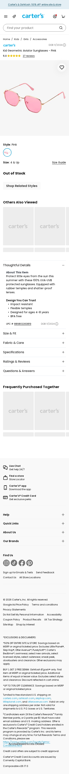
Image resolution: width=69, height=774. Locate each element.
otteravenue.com (38, 701)
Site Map (8, 624)
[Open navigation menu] (6, 16)
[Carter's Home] (34, 15)
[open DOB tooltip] (64, 45)
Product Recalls (32, 619)
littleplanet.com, (12, 701)
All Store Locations (30, 577)
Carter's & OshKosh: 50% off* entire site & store (34, 4)
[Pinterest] (29, 563)
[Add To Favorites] (62, 67)
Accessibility (54, 614)
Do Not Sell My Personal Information (23, 614)
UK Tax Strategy (53, 619)
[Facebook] (22, 563)
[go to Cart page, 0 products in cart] (63, 16)
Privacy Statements (14, 609)
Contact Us (9, 577)
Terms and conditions (45, 604)
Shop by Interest (25, 624)
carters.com (10, 698)
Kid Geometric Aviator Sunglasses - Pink (29, 50)
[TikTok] (14, 563)
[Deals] (14, 16)
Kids (16, 39)
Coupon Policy (11, 619)
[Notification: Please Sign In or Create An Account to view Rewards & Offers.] (55, 16)
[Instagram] (6, 563)
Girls (26, 39)
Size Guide (59, 162)
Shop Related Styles (21, 186)
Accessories (40, 39)
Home (6, 39)
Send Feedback (45, 572)
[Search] (61, 28)
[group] (34, 98)
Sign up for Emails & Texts (18, 572)
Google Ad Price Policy (16, 604)
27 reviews (29, 56)
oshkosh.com (26, 698)
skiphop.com (43, 698)
